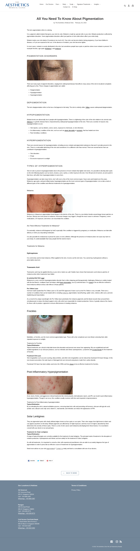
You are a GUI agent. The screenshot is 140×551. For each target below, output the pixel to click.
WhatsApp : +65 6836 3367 (26, 498)
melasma (65, 293)
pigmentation (51, 448)
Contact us (59, 448)
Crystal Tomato (97, 349)
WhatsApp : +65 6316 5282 (26, 528)
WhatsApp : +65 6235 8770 (26, 513)
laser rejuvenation (65, 282)
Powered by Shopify (117, 546)
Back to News (71, 473)
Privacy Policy (75, 490)
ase (43, 278)
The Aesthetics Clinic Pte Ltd (103, 546)
